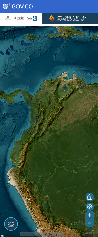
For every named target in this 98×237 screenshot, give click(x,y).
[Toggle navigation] (90, 18)
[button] (90, 197)
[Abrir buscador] (11, 224)
